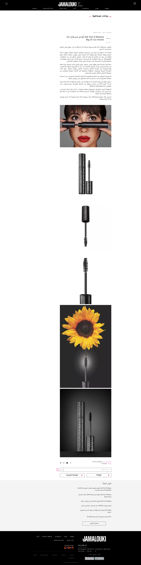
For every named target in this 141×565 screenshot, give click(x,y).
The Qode (104, 464)
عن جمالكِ (63, 555)
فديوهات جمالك (47, 536)
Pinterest (90, 549)
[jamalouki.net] (70, 4)
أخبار (74, 8)
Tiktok (89, 551)
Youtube (81, 551)
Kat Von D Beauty (97, 462)
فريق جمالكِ (54, 555)
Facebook (98, 549)
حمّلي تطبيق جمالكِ (95, 554)
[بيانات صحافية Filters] (58, 470)
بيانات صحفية (97, 32)
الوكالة (98, 475)
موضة (107, 8)
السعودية (85, 8)
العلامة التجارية (72, 475)
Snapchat (106, 549)
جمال (96, 8)
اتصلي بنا (72, 555)
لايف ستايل (63, 8)
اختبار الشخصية (48, 8)
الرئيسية (109, 32)
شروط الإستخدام (44, 555)
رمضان (34, 8)
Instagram (82, 549)
